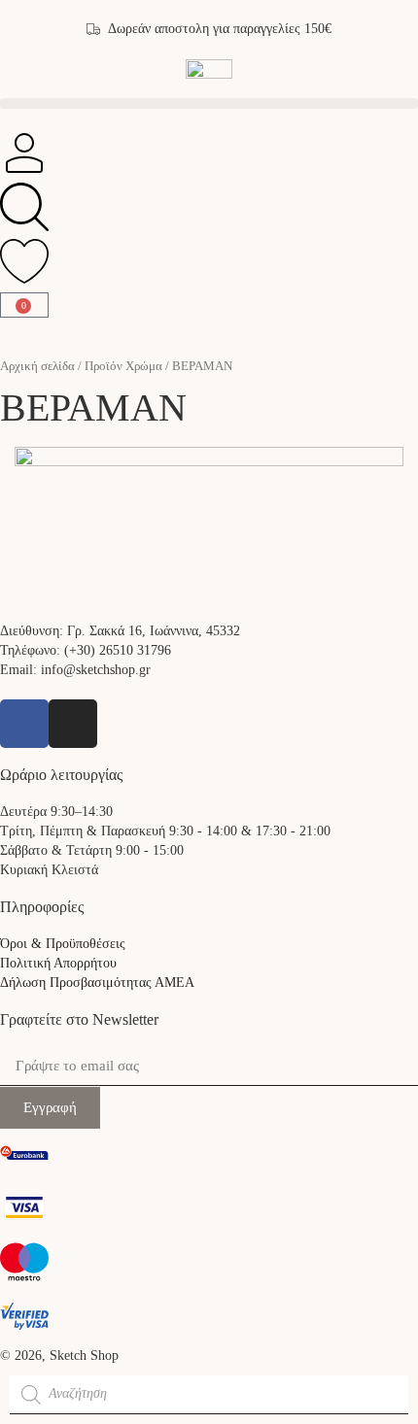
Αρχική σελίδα (37, 366)
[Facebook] (24, 723)
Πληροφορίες (42, 906)
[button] (209, 103)
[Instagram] (73, 723)
